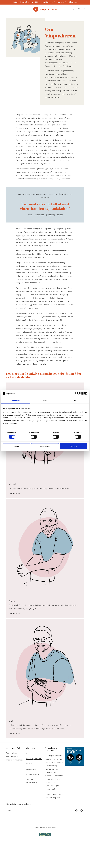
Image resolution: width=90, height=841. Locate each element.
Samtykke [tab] (16, 400)
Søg (27, 753)
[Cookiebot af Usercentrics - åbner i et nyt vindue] (77, 393)
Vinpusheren (42, 827)
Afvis (16, 446)
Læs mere (13, 493)
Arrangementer (31, 769)
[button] (5, 9)
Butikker (29, 764)
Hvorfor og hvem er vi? (34, 758)
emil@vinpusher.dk (62, 179)
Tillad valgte (45, 446)
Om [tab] (74, 400)
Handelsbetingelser (33, 774)
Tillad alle (73, 446)
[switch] (34, 437)
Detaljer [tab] (45, 400)
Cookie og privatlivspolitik (31, 780)
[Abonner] (45, 810)
